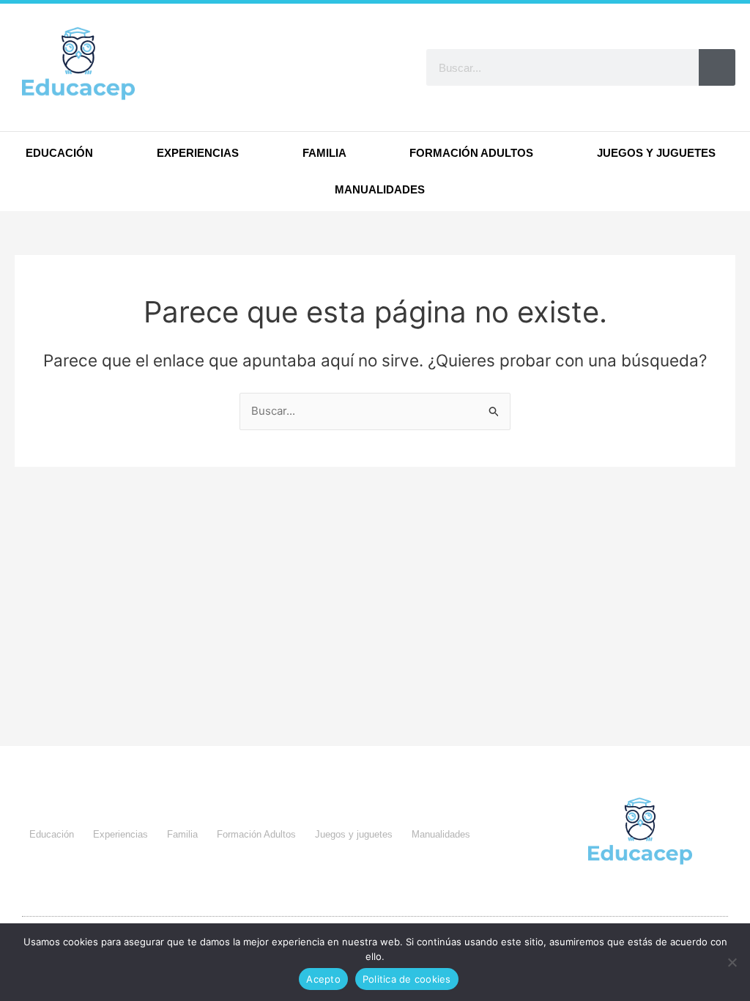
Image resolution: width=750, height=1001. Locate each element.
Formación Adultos (471, 153)
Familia (324, 153)
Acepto (323, 979)
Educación (59, 153)
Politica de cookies (407, 979)
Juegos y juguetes (656, 153)
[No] (731, 962)
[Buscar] (717, 67)
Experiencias (198, 153)
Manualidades (380, 189)
